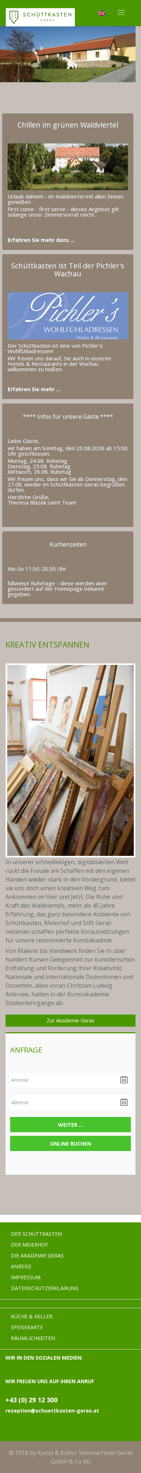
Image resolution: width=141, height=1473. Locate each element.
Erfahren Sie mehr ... (34, 389)
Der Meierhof (29, 1244)
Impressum (25, 1277)
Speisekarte (27, 1327)
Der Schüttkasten (36, 1233)
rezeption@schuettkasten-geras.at (52, 1410)
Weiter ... (70, 1124)
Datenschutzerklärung (44, 1288)
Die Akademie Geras (37, 1255)
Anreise (21, 1266)
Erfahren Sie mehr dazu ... (41, 240)
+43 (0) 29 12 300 (31, 1399)
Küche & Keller (31, 1316)
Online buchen (70, 1143)
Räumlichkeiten (33, 1338)
